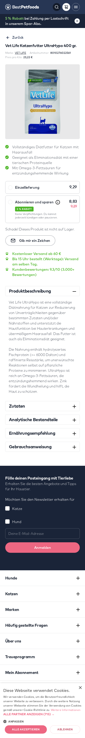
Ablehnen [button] (65, 729)
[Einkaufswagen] (66, 7)
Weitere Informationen (65, 710)
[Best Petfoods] (22, 7)
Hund (16, 522)
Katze (17, 508)
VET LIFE (20, 52)
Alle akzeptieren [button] (25, 729)
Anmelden (42, 547)
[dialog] (42, 710)
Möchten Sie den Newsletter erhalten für (40, 499)
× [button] (80, 687)
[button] (42, 714)
